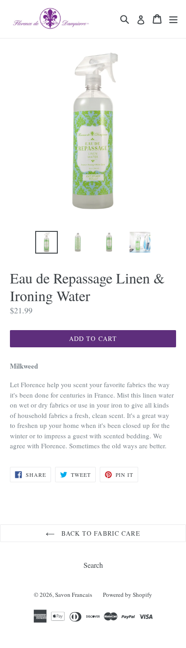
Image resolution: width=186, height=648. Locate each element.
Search (93, 565)
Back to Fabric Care (99, 533)
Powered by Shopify (127, 594)
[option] (46, 242)
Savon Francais (73, 594)
